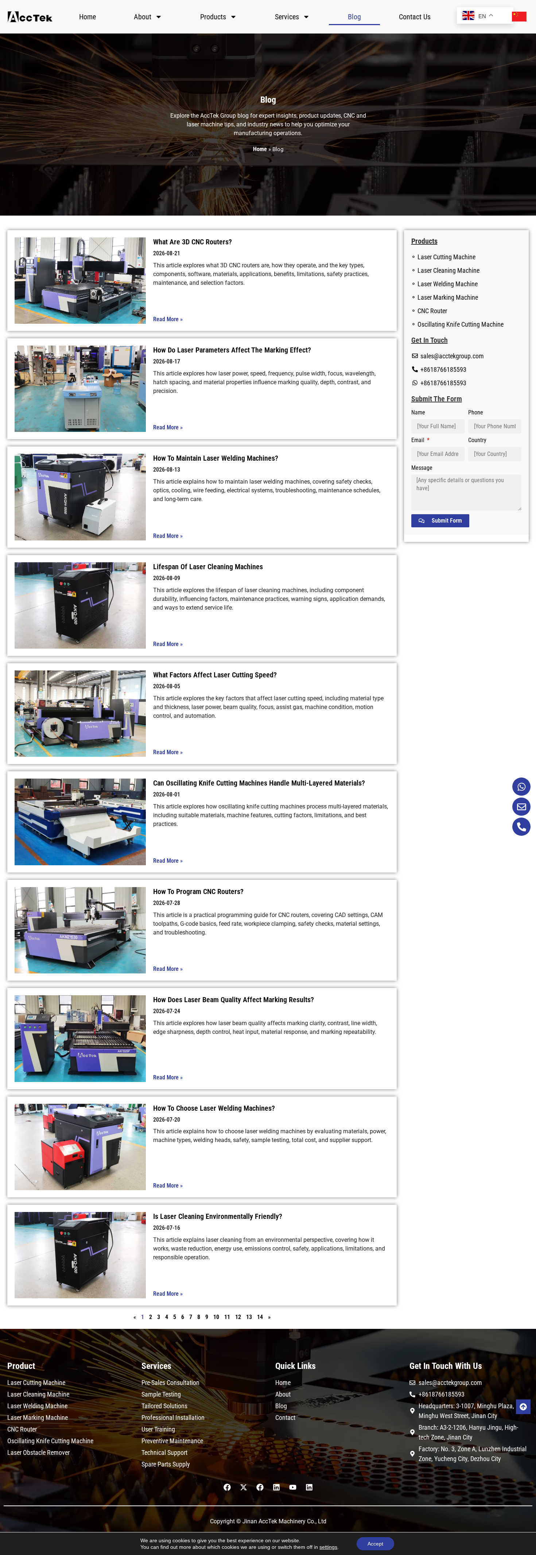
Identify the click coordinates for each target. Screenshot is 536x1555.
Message (421, 468)
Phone (475, 413)
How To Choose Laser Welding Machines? (214, 1108)
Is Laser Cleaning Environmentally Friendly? (217, 1216)
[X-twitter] (243, 1487)
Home (87, 16)
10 (216, 1317)
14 (260, 1317)
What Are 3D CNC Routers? (192, 241)
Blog (354, 16)
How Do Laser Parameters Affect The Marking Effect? (232, 350)
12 (238, 1317)
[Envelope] (521, 807)
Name (418, 413)
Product (21, 1366)
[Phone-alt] (521, 827)
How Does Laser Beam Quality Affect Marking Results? (233, 999)
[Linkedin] (276, 1487)
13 (249, 1317)
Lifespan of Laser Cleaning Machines (208, 566)
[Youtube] (293, 1487)
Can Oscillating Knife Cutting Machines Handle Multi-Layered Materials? (259, 783)
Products (213, 16)
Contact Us (415, 16)
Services (287, 16)
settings (328, 1547)
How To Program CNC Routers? (198, 891)
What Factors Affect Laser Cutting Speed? (215, 674)
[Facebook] (227, 1487)
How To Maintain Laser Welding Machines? (215, 458)
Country (477, 440)
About (142, 16)
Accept (375, 1544)
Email (418, 440)
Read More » (168, 319)
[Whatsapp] (521, 787)
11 (227, 1317)
